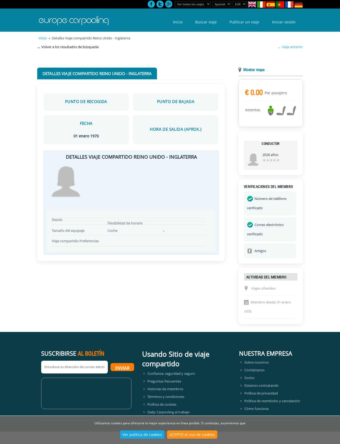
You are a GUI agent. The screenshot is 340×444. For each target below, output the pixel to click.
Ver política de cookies (142, 434)
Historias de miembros (165, 389)
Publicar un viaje (244, 21)
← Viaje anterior (290, 46)
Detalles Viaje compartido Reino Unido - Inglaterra (97, 73)
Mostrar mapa (254, 70)
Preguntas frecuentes (164, 381)
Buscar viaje (206, 21)
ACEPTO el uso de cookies (192, 434)
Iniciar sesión (284, 21)
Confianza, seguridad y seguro (171, 373)
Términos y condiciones (165, 396)
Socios (249, 377)
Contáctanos (254, 370)
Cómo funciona (256, 408)
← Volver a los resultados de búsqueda (68, 46)
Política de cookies (161, 404)
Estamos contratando (261, 385)
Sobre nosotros (256, 362)
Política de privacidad (261, 393)
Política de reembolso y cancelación (272, 400)
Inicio (177, 21)
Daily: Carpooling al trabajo (168, 412)
